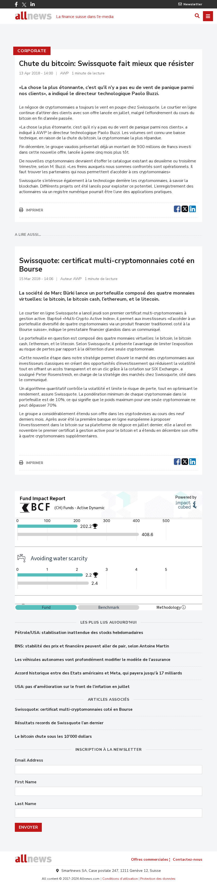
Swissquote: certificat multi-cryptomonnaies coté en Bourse (74, 709)
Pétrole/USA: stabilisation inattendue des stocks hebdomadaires (79, 632)
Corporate (31, 51)
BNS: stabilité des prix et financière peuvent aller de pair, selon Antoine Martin (92, 646)
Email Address (29, 760)
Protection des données (157, 879)
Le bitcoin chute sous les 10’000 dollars (53, 736)
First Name (26, 782)
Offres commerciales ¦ (150, 859)
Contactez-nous (187, 859)
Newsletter (192, 4)
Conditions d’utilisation (120, 879)
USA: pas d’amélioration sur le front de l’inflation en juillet (72, 686)
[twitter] (185, 208)
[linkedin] (192, 208)
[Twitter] (24, 5)
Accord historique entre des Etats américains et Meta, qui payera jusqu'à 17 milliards (98, 673)
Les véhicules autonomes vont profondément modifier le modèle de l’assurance (92, 659)
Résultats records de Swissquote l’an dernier (59, 723)
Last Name (25, 803)
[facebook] (177, 208)
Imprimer (34, 210)
